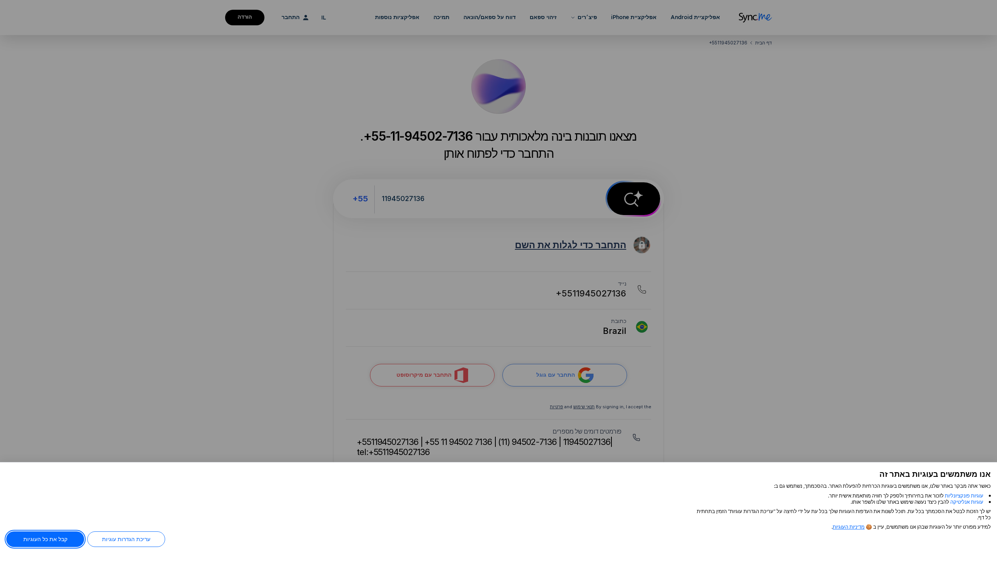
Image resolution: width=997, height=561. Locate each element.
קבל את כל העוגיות (45, 539)
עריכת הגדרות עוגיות (126, 539)
